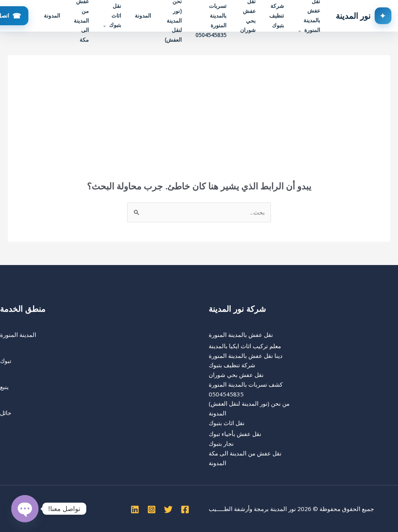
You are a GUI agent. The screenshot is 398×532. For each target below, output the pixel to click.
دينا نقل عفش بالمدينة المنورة (246, 355)
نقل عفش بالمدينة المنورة (241, 334)
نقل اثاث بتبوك (226, 423)
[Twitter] (168, 509)
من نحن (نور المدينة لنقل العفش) (249, 403)
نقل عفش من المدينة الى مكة (245, 453)
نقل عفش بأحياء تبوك (235, 434)
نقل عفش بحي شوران (236, 375)
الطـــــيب (220, 509)
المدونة (143, 15)
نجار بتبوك (221, 443)
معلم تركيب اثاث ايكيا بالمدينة (245, 346)
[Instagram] (151, 509)
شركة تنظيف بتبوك (232, 365)
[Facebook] (185, 509)
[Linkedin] (135, 509)
